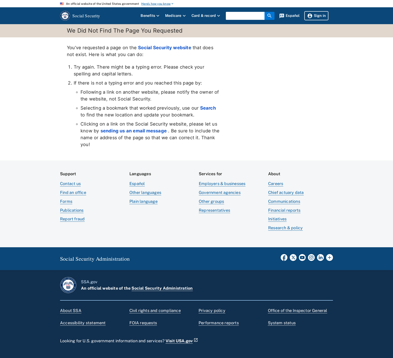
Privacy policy (212, 310)
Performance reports (219, 322)
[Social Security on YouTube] (302, 259)
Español (137, 183)
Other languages (145, 192)
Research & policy (285, 227)
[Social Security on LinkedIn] (320, 259)
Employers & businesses (222, 183)
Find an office (73, 192)
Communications (284, 201)
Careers (275, 183)
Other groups (211, 201)
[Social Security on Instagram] (311, 259)
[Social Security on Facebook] (284, 259)
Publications (71, 210)
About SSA (70, 310)
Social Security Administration (162, 288)
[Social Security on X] (293, 259)
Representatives (214, 210)
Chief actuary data (286, 192)
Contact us (70, 183)
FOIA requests (143, 322)
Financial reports (284, 210)
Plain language (143, 201)
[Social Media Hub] (329, 259)
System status (282, 322)
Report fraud (72, 218)
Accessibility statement (83, 322)
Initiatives (277, 218)
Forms (66, 201)
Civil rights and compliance (155, 310)
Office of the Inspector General (297, 310)
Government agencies (220, 192)
